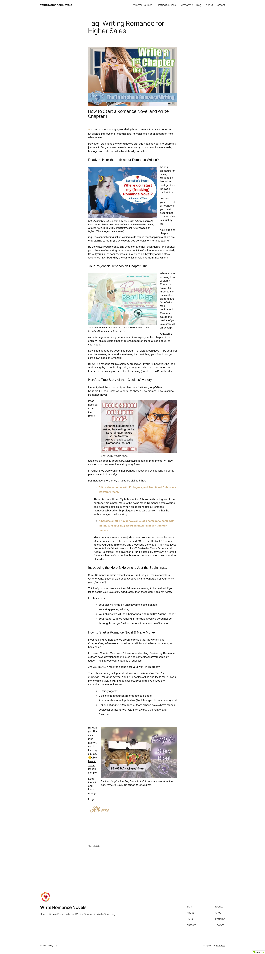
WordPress (220, 945)
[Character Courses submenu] (153, 5)
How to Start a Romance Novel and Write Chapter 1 (128, 114)
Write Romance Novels (56, 5)
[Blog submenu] (202, 5)
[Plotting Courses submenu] (177, 5)
